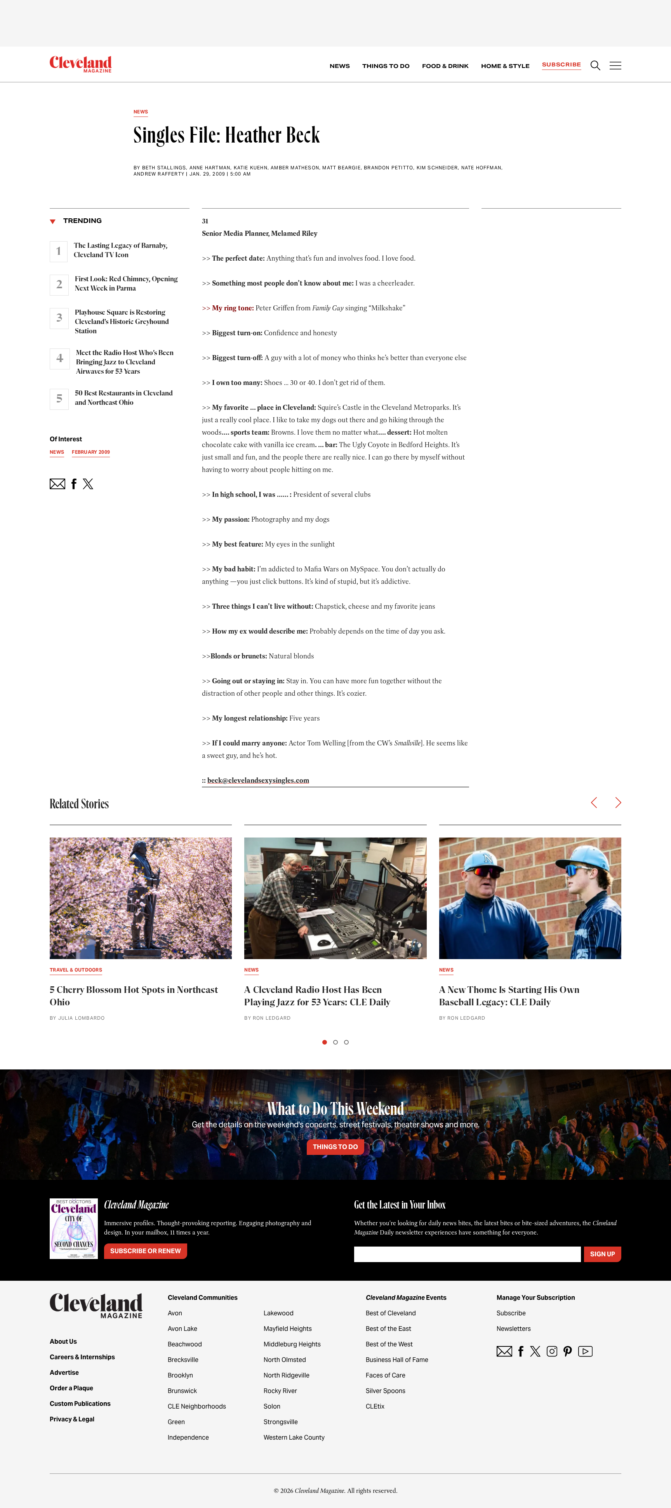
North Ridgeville (286, 1375)
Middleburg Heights (292, 1344)
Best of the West (389, 1344)
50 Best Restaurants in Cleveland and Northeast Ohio (124, 398)
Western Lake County (294, 1437)
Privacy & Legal (72, 1419)
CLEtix (375, 1406)
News (340, 66)
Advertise (64, 1373)
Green (176, 1422)
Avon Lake (182, 1329)
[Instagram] (552, 1351)
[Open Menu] (615, 66)
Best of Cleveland (391, 1313)
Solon (272, 1406)
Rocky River (280, 1391)
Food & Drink (445, 66)
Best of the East (388, 1329)
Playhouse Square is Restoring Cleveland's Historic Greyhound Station (122, 322)
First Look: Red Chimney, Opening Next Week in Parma (126, 284)
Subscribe (561, 64)
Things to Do (386, 66)
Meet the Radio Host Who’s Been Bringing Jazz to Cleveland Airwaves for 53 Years (125, 362)
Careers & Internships (82, 1357)
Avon (175, 1313)
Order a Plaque (71, 1388)
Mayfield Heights (288, 1329)
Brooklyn (180, 1375)
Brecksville (183, 1360)
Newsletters (514, 1329)
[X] (535, 1351)
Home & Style (505, 66)
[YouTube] (585, 1351)
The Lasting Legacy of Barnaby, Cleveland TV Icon (120, 250)
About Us (63, 1341)
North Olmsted (285, 1360)
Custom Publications (80, 1404)
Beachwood (185, 1344)
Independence (188, 1437)
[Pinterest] (567, 1351)
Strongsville (281, 1422)
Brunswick (182, 1391)
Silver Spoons (385, 1391)
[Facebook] (520, 1351)
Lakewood (279, 1313)
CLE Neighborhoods (197, 1406)
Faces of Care (385, 1375)
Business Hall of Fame (397, 1360)
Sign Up (602, 1254)
